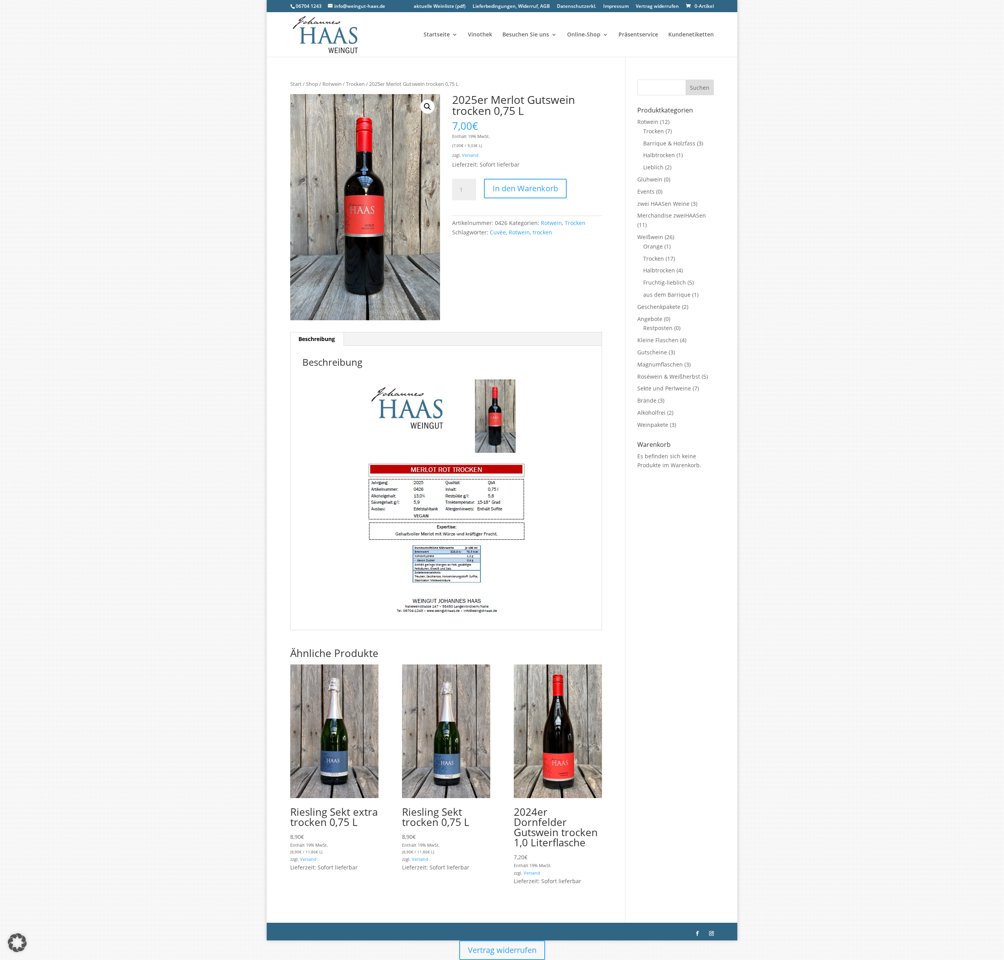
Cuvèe (498, 232)
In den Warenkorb (525, 188)
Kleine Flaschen (657, 340)
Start (296, 83)
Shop (312, 83)
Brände (647, 400)
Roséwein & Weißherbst (668, 376)
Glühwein (649, 179)
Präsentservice (638, 35)
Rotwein (332, 83)
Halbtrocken (659, 155)
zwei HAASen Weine (663, 203)
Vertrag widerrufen (657, 6)
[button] (427, 107)
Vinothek (480, 35)
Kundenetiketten (691, 35)
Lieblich (653, 167)
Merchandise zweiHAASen (671, 215)
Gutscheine (652, 352)
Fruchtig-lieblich (664, 282)
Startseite (437, 35)
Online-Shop (583, 35)
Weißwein (650, 237)
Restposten (658, 328)
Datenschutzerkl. (576, 6)
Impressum (616, 6)
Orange (653, 246)
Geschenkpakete (658, 306)
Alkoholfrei (651, 412)
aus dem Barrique (667, 294)
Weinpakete (652, 424)
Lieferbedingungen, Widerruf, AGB (511, 6)
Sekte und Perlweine (664, 388)
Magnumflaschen (660, 364)
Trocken (355, 83)
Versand (470, 155)
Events (646, 191)
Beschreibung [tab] (316, 339)
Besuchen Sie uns (525, 35)
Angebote (649, 319)
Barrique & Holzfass (669, 143)
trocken (542, 232)
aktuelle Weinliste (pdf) (440, 6)
